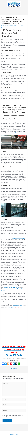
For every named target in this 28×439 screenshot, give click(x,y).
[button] (14, 9)
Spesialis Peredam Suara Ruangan (11, 287)
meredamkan (23, 80)
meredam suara (16, 132)
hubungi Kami (11, 307)
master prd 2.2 (13, 25)
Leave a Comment (5, 25)
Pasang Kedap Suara (17, 305)
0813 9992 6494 (14, 355)
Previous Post (14, 368)
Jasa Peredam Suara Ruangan (11, 285)
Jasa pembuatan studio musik (16, 294)
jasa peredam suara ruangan (18, 238)
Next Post (14, 371)
